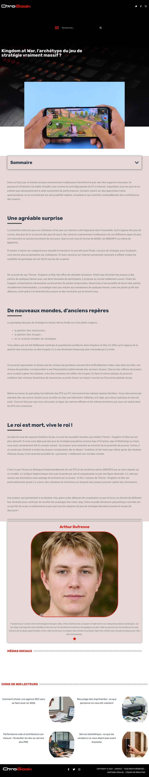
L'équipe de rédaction (135, 772)
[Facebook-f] (141, 6)
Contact (118, 769)
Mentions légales (115, 772)
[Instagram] (146, 6)
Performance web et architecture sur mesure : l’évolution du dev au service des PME (23, 738)
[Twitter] (136, 6)
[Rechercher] (100, 27)
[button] (57, 28)
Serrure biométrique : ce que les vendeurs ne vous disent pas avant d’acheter (97, 738)
